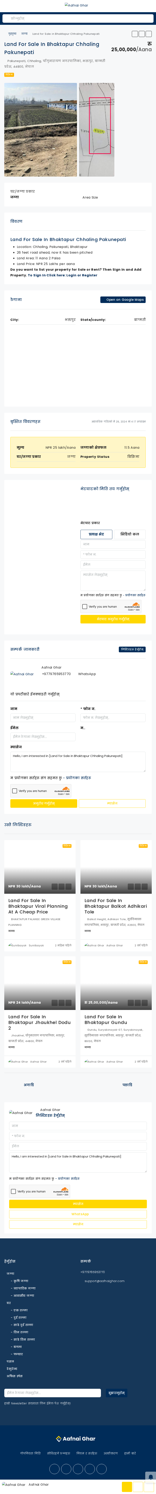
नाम (13, 709)
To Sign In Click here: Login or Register (62, 275)
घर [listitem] (9, 1303)
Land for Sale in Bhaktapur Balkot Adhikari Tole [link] (115, 906)
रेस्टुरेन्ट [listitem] (12, 1369)
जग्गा (24, 34)
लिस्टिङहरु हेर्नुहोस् (50, 1115)
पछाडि (127, 1085)
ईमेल (14, 728)
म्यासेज (16, 747)
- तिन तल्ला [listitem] (19, 1332)
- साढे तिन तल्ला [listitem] (23, 1340)
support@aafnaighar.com (105, 1281)
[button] (135, 34)
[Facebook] (54, 1469)
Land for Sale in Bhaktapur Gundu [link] (105, 1020)
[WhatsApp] (90, 1469)
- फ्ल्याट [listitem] (17, 1354)
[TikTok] (101, 1469)
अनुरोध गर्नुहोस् (44, 803)
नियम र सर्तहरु (87, 1453)
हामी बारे (130, 1453)
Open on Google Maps (124, 299)
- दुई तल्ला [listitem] (18, 1318)
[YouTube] (66, 1469)
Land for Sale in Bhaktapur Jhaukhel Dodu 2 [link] (39, 1022)
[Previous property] (13, 1085)
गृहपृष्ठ (12, 34)
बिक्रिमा (9, 74)
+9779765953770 (56, 674)
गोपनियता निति (30, 1453)
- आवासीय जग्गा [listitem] (22, 1296)
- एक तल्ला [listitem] (19, 1310)
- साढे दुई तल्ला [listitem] (22, 1325)
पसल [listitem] (10, 1361)
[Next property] (143, 1085)
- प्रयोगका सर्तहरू (134, 595)
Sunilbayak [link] (36, 945)
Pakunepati (58, 246)
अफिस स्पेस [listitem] (15, 1376)
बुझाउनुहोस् (116, 1393)
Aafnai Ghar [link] (114, 945)
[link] (40, 867)
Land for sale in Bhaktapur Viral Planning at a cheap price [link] (38, 906)
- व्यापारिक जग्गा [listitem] (23, 1288)
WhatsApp (79, 1214)
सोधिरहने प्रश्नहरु (58, 1453)
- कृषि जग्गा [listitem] (19, 1281)
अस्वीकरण (111, 1453)
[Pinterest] (78, 1469)
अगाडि (29, 1085)
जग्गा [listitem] (10, 1274)
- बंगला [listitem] (16, 1347)
